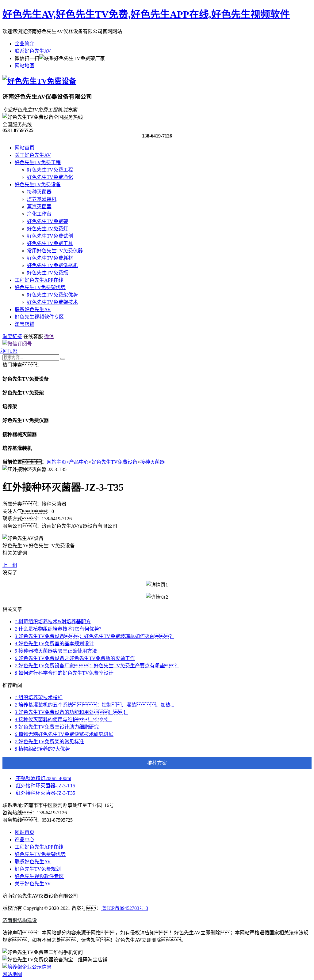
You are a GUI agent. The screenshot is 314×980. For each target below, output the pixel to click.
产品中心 (79, 462)
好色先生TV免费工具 (50, 243)
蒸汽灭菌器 (39, 206)
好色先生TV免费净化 (50, 177)
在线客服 (33, 336)
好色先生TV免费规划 (38, 869)
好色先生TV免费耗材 (50, 258)
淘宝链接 (12, 336)
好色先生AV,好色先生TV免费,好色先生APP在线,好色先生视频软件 (146, 14)
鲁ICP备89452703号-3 (124, 908)
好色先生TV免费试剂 (50, 236)
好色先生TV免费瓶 (47, 272)
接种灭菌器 (39, 191)
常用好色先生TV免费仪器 (55, 250)
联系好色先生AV (33, 51)
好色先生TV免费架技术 (52, 302)
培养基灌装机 (41, 199)
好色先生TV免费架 (47, 221)
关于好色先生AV (33, 155)
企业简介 (24, 43)
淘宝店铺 (24, 324)
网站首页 (24, 147)
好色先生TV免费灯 (47, 228)
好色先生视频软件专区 (39, 316)
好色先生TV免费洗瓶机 (52, 265)
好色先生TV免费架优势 (40, 287)
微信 (49, 336)
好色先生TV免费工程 (38, 162)
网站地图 (24, 65)
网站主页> (58, 462)
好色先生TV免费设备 (38, 184)
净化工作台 (39, 214)
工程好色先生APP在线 (39, 280)
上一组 (9, 565)
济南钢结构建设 (19, 920)
